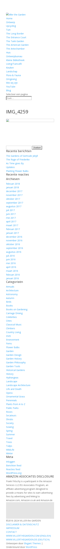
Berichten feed (13, 465)
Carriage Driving (14, 313)
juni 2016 (11, 259)
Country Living (13, 332)
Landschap (11, 71)
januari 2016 (12, 278)
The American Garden (17, 44)
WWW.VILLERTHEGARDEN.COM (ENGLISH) (28, 535)
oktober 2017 (13, 198)
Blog (8, 90)
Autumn (10, 298)
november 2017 (14, 195)
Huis (8, 52)
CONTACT (11, 531)
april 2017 (11, 221)
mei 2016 (11, 263)
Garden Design (13, 354)
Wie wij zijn (12, 82)
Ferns (9, 343)
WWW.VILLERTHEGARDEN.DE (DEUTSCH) (28, 539)
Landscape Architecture (18, 385)
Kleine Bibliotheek (15, 60)
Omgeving (11, 79)
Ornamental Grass (15, 396)
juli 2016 (10, 255)
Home (9, 18)
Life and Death (13, 389)
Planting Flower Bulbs (17, 170)
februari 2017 (13, 229)
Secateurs (11, 415)
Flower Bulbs (13, 347)
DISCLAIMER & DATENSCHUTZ (22, 524)
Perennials (11, 400)
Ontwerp (10, 22)
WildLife (10, 449)
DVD (8, 335)
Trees (9, 442)
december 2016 (14, 236)
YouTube (10, 86)
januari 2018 (12, 187)
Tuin (8, 29)
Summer (10, 434)
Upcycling (11, 25)
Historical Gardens (15, 370)
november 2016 (14, 240)
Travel (9, 438)
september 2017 (14, 202)
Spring (9, 430)
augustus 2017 (13, 206)
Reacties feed (13, 469)
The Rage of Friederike (18, 159)
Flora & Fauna (13, 75)
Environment (12, 339)
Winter (9, 453)
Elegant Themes (32, 543)
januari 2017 (12, 232)
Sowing (10, 426)
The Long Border (15, 33)
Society (10, 423)
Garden (10, 351)
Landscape (11, 381)
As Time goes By (15, 163)
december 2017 (14, 191)
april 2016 (11, 267)
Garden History (14, 358)
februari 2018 (13, 183)
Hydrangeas (12, 377)
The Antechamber (15, 48)
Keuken (10, 67)
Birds (8, 301)
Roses (9, 411)
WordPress (31, 547)
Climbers (10, 328)
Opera (9, 392)
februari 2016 (13, 274)
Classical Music (14, 324)
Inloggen (10, 461)
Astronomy (12, 294)
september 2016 (14, 248)
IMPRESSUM (12, 528)
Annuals (10, 286)
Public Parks (12, 407)
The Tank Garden (15, 41)
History (9, 373)
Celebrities (11, 317)
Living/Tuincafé (14, 63)
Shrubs (9, 419)
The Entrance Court (16, 37)
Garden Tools (13, 366)
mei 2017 (11, 217)
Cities (9, 320)
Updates (10, 167)
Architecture (12, 290)
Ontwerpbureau (14, 56)
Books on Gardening (16, 309)
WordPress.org (13, 472)
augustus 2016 (13, 251)
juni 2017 (11, 213)
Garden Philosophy (16, 362)
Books (9, 305)
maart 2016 (12, 270)
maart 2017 (12, 225)
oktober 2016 (13, 244)
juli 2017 (10, 210)
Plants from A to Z (15, 404)
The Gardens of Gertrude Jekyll (22, 155)
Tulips (9, 445)
